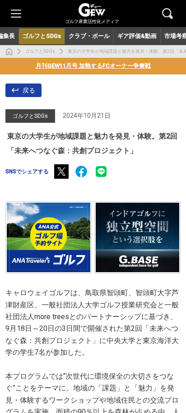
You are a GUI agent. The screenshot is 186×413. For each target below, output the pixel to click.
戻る (29, 90)
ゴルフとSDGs (40, 51)
